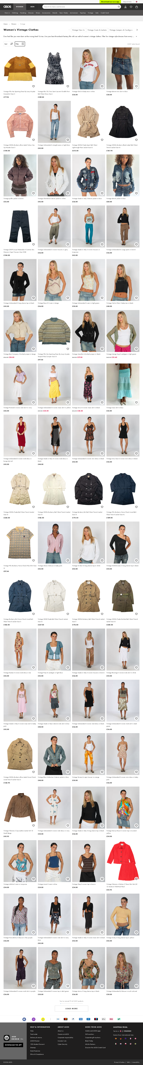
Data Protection (35, 1051)
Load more (71, 1008)
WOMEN (19, 7)
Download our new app (110, 2)
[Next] (137, 30)
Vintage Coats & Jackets (97, 30)
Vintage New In (78, 30)
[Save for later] (33, 86)
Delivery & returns (36, 1037)
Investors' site (62, 1041)
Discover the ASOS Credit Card (95, 1048)
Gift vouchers (89, 1034)
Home (5, 24)
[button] (116, 1038)
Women (13, 24)
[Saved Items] (131, 6)
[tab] (7, 13)
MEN (32, 7)
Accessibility (135, 1062)
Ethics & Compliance (37, 1054)
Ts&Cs (128, 1062)
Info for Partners (90, 1044)
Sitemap (33, 1048)
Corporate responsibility (65, 1037)
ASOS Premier (35, 1041)
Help (31, 1031)
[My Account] (125, 6)
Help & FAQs (127, 2)
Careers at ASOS (63, 1034)
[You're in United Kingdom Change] (136, 1)
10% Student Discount (37, 1044)
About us (60, 1031)
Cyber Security (62, 1044)
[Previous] (69, 30)
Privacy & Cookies (119, 1062)
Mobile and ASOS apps (93, 1031)
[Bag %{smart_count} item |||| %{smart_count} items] (136, 6)
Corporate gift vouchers (92, 1037)
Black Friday (89, 1041)
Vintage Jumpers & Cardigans (121, 30)
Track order (33, 1034)
